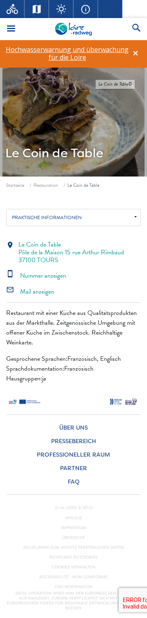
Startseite (15, 185)
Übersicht (73, 537)
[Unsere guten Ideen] (61, 9)
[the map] (36, 9)
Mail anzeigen (30, 292)
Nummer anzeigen (36, 276)
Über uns (73, 427)
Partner (73, 468)
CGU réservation (74, 586)
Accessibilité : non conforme (73, 577)
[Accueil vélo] (12, 9)
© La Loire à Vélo (74, 507)
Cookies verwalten (74, 567)
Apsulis (73, 518)
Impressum (73, 527)
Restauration (45, 185)
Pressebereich (73, 441)
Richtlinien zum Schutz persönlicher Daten (73, 547)
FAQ (74, 481)
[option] (67, 53)
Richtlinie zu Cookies (73, 557)
